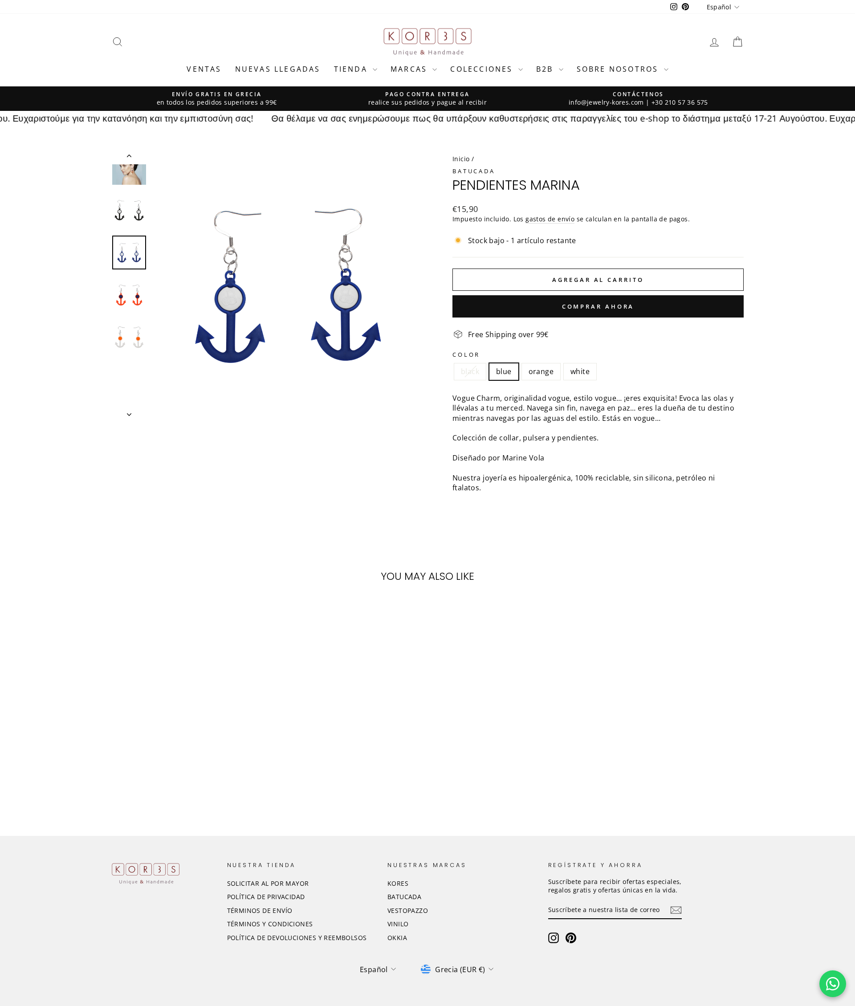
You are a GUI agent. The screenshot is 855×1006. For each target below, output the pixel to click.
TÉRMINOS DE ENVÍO (260, 910)
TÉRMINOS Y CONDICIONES (270, 924)
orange (541, 371)
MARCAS (410, 69)
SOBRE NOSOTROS (619, 69)
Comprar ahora (598, 306)
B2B (546, 69)
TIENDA (352, 69)
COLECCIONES (483, 69)
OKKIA (397, 937)
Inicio (460, 159)
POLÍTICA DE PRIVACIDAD (266, 896)
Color (466, 354)
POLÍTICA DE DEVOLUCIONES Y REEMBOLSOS (297, 937)
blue (504, 371)
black (470, 371)
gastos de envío (549, 219)
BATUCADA (473, 171)
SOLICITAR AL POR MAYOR (268, 883)
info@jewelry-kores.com (606, 102)
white (580, 371)
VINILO (397, 924)
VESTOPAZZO (407, 910)
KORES (397, 883)
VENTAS (204, 69)
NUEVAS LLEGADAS (278, 69)
